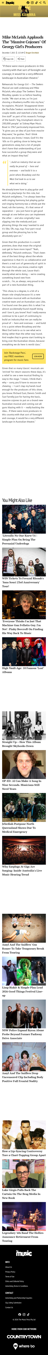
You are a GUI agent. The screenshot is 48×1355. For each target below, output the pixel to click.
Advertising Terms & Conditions (16, 1286)
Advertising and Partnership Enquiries (18, 1298)
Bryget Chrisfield (32, 52)
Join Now (38, 356)
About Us (8, 1267)
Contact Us (9, 1307)
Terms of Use (9, 1276)
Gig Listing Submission (13, 1303)
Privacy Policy (10, 1272)
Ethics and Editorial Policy (14, 1281)
